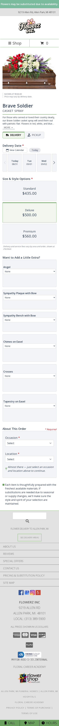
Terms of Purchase (39, 707)
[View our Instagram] (32, 594)
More (7, 127)
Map (31, 723)
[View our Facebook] (21, 594)
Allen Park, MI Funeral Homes (19, 691)
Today (35, 150)
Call (11, 723)
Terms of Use (29, 713)
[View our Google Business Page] (26, 594)
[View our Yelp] (38, 594)
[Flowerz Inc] (29, 34)
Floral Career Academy (29, 667)
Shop (17, 43)
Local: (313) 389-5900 (29, 619)
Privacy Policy (15, 707)
